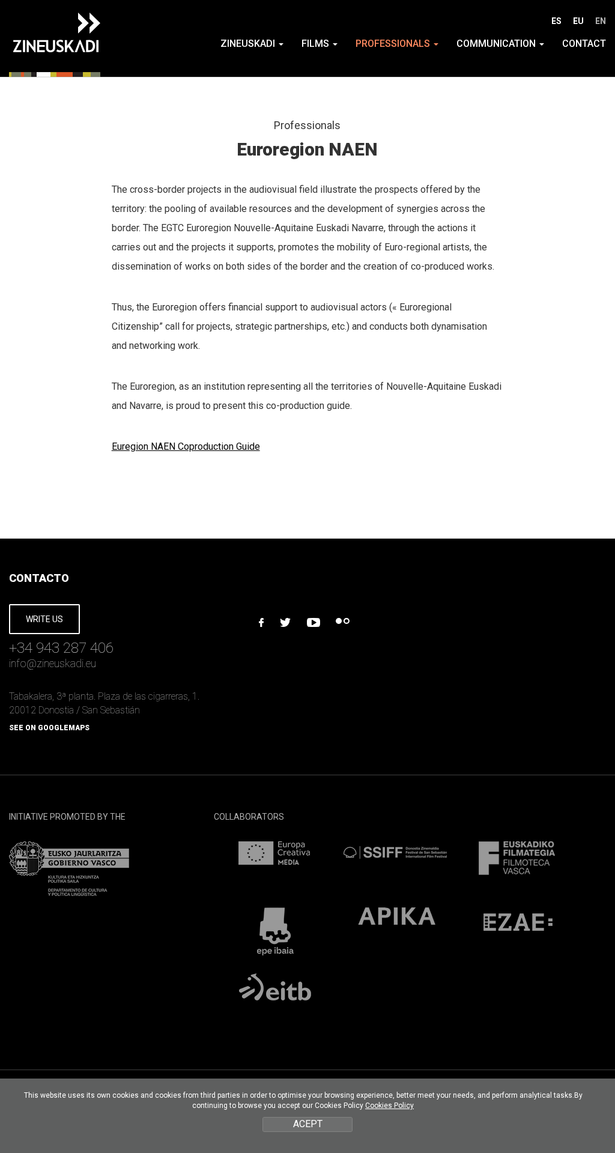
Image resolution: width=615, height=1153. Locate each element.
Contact (584, 43)
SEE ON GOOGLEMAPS (49, 728)
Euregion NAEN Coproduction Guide (186, 446)
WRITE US (44, 619)
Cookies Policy (389, 1105)
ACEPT (308, 1124)
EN (600, 21)
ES (556, 21)
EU (578, 21)
